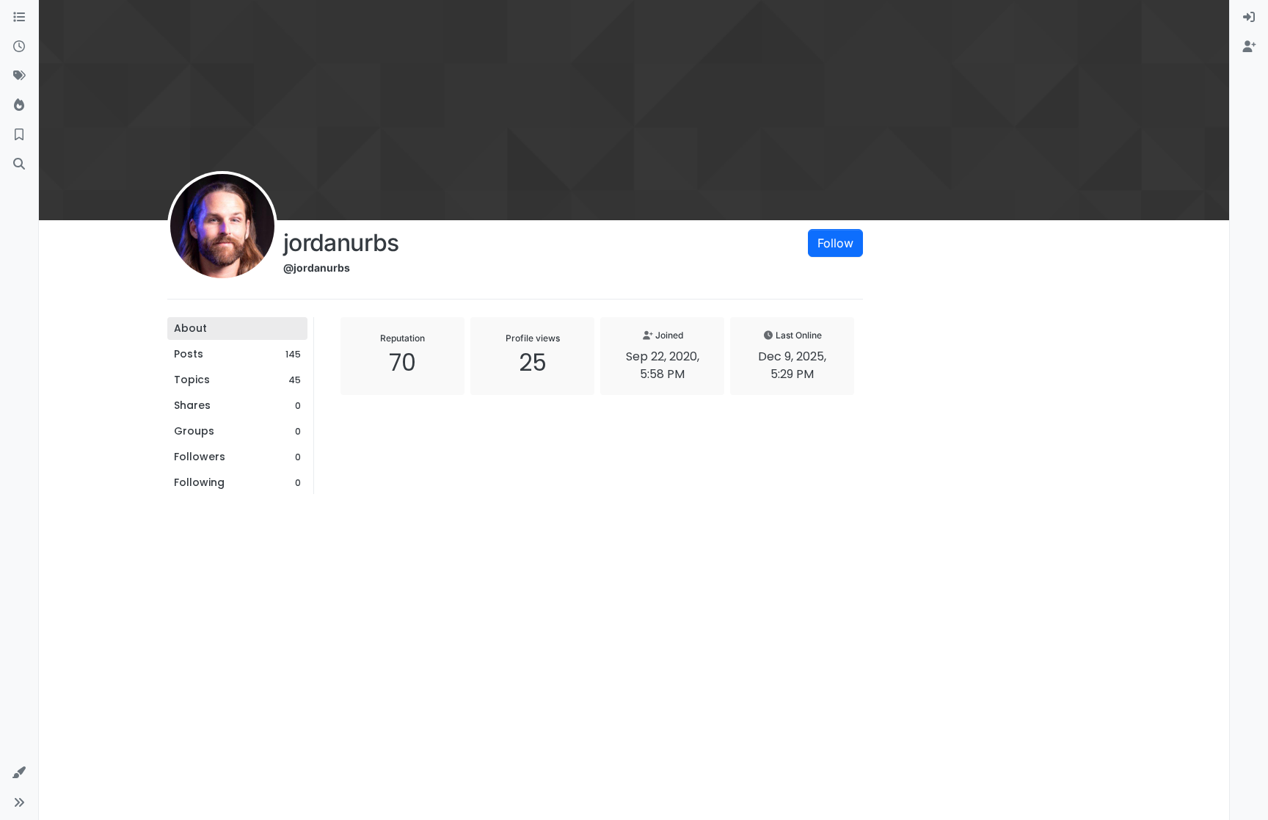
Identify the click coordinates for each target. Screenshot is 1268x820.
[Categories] (19, 17)
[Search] (19, 164)
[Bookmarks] (19, 135)
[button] (19, 773)
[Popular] (19, 105)
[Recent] (19, 47)
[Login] (1249, 17)
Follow (835, 243)
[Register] (1249, 47)
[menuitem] (1249, 17)
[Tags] (19, 76)
